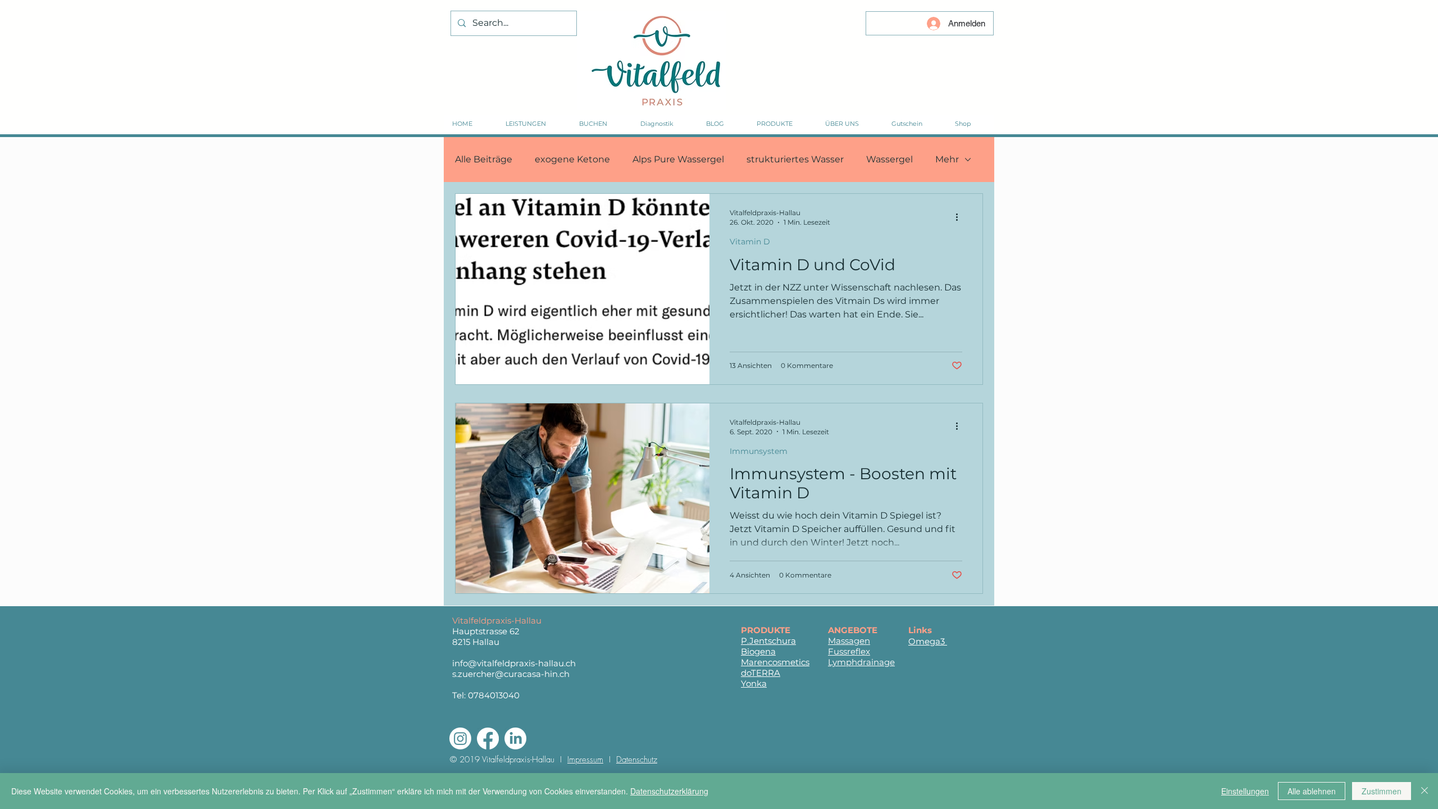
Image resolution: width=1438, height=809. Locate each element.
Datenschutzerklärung (669, 791)
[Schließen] (1424, 791)
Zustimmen (1381, 791)
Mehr (947, 159)
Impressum (585, 759)
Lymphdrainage (861, 662)
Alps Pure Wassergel (678, 159)
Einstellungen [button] (1245, 791)
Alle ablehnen (1311, 791)
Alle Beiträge (483, 159)
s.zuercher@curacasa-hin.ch (511, 674)
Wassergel (889, 159)
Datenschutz (636, 759)
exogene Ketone (572, 159)
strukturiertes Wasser (795, 159)
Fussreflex (849, 651)
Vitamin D (750, 242)
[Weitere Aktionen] (960, 217)
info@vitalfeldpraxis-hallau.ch (514, 663)
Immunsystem (759, 451)
